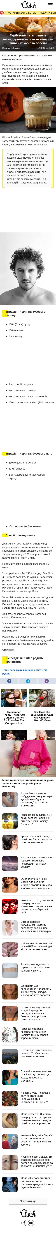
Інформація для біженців (21, 13)
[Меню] (51, 4)
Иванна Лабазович (11, 48)
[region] (25, 209)
